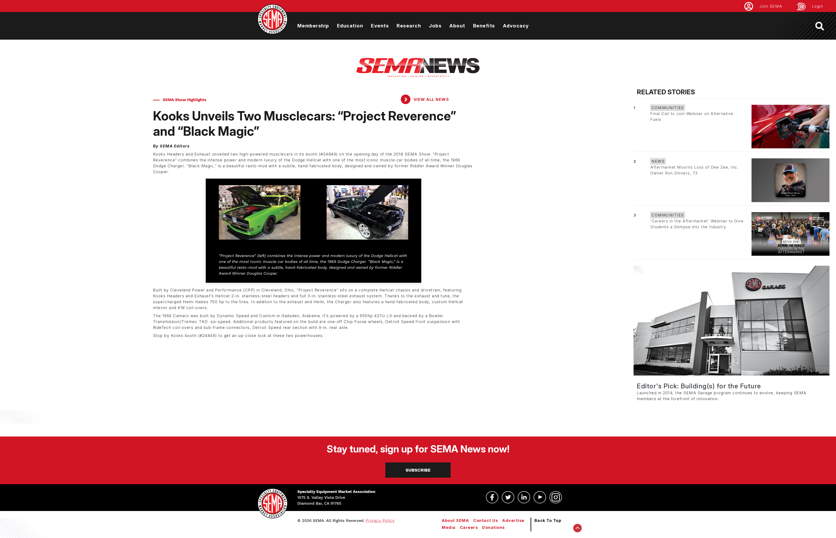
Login (817, 6)
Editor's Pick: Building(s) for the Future (699, 386)
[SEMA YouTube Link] (540, 497)
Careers (469, 527)
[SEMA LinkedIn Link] (524, 497)
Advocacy (516, 26)
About (457, 26)
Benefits (484, 26)
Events (380, 26)
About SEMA (455, 520)
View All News (430, 99)
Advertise (513, 520)
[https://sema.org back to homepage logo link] (823, 26)
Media (449, 527)
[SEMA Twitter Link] (508, 497)
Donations (493, 527)
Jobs (435, 26)
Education (350, 26)
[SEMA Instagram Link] (555, 497)
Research (409, 26)
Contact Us (485, 520)
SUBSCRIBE (418, 470)
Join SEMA (771, 6)
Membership (313, 26)
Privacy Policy (380, 520)
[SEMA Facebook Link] (492, 497)
